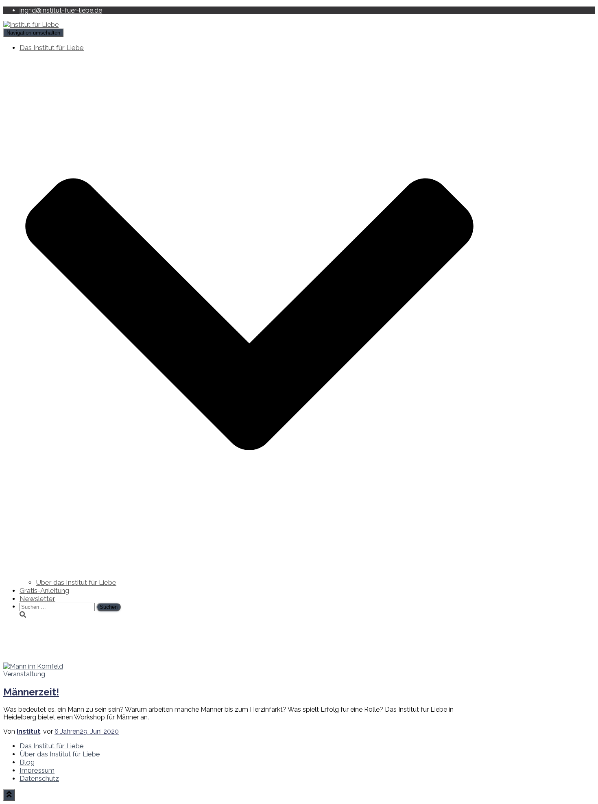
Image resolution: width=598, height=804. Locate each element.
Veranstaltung (24, 674)
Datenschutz (39, 778)
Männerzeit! (31, 692)
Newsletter (37, 599)
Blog (27, 762)
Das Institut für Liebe (52, 746)
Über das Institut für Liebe (76, 582)
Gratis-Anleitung (44, 590)
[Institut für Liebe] (31, 24)
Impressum (37, 770)
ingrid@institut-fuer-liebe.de (61, 10)
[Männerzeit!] (33, 666)
